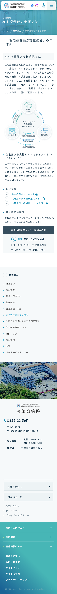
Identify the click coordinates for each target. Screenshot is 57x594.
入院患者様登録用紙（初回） (27, 198)
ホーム (6, 31)
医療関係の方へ (14, 546)
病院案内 (17, 31)
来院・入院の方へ (15, 527)
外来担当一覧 (15, 497)
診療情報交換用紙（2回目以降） (29, 203)
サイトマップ (13, 510)
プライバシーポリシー (17, 515)
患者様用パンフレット (23, 194)
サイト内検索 (13, 573)
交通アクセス (15, 486)
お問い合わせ (13, 506)
